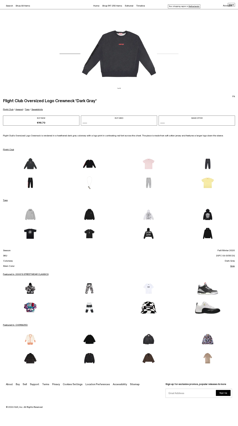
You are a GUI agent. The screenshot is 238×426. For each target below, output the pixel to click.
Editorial (129, 6)
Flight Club (8, 109)
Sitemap (135, 384)
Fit (233, 96)
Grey (232, 266)
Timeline (140, 6)
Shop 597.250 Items (112, 6)
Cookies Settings (73, 384)
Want (231, 5)
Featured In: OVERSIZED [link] (15, 325)
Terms (45, 384)
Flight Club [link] (8, 150)
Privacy (56, 384)
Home (96, 6)
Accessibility (120, 384)
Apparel (19, 109)
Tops (27, 109)
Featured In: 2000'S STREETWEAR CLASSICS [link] (26, 274)
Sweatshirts (37, 109)
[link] (30, 163)
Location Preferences (98, 384)
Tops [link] (5, 200)
